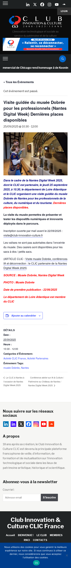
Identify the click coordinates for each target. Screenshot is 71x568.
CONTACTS (40, 540)
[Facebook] (42, 4)
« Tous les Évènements (18, 82)
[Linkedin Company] (27, 4)
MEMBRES (56, 535)
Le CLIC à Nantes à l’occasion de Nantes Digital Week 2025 (13, 381)
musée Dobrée (11, 367)
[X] (35, 4)
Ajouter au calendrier (23, 315)
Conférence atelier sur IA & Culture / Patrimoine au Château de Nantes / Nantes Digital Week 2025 (46, 381)
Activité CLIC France (14, 358)
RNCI (27, 540)
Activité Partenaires (37, 358)
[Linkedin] (13, 424)
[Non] (66, 555)
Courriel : (8, 489)
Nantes (25, 367)
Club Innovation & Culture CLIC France (35, 523)
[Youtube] (56, 4)
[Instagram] (49, 4)
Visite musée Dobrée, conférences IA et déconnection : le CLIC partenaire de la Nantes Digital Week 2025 (35, 263)
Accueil (10, 535)
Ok (36, 562)
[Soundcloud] (64, 4)
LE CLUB (42, 535)
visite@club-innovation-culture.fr (23, 235)
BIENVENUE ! (25, 535)
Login (64, 11)
